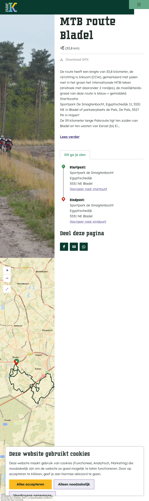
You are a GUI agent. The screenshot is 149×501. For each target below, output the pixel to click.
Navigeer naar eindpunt (88, 221)
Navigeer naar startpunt (88, 189)
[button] (16, 362)
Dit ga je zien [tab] (75, 155)
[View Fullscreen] (7, 289)
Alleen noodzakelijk (74, 484)
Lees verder (70, 137)
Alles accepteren (30, 484)
